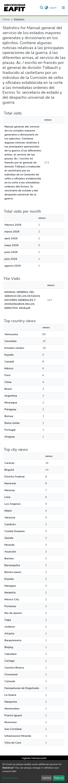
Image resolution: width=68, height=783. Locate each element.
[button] (46, 8)
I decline (46, 778)
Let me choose (10, 778)
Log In (53, 7)
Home (6, 19)
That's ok (59, 778)
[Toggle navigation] (63, 7)
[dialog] (34, 772)
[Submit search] (41, 8)
